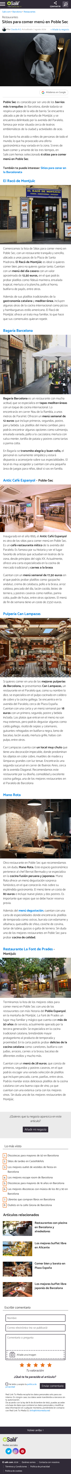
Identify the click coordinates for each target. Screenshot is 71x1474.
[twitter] (9, 1451)
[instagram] (15, 1451)
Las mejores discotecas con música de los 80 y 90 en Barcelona (38, 1191)
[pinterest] (22, 1451)
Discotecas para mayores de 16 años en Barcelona (36, 1183)
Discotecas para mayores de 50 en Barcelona (33, 1155)
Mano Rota (12, 795)
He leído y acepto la (21, 1385)
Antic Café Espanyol (19, 480)
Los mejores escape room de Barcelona (30, 1177)
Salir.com (6, 12)
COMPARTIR (55, 6)
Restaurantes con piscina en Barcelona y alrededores (51, 1227)
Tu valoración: (35, 1371)
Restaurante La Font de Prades (28, 949)
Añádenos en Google (55, 92)
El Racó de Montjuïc (19, 181)
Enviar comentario (53, 1386)
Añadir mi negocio (35, 1129)
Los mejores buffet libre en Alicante (50, 1245)
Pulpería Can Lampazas (21, 614)
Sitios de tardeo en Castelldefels (26, 1161)
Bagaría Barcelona (18, 331)
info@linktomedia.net (39, 1410)
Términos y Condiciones (16, 1466)
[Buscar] (66, 4)
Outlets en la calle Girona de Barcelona (30, 1205)
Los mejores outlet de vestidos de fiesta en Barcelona (32, 1169)
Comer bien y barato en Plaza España (50, 1266)
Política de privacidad (40, 1466)
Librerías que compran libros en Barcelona (31, 1199)
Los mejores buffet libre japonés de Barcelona (50, 1286)
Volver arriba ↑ (35, 1430)
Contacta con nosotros (49, 1462)
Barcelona (17, 12)
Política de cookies (13, 1471)
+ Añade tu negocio (59, 30)
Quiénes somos (29, 1462)
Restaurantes (29, 12)
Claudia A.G (16, 29)
